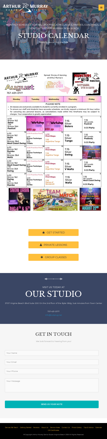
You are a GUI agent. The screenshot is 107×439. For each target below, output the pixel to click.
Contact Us (66, 427)
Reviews (36, 427)
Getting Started (25, 427)
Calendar (98, 427)
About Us (44, 427)
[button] (53, 232)
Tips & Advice (88, 427)
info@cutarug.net (53, 315)
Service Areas (55, 427)
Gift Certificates (53, 430)
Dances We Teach (11, 427)
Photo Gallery (77, 427)
